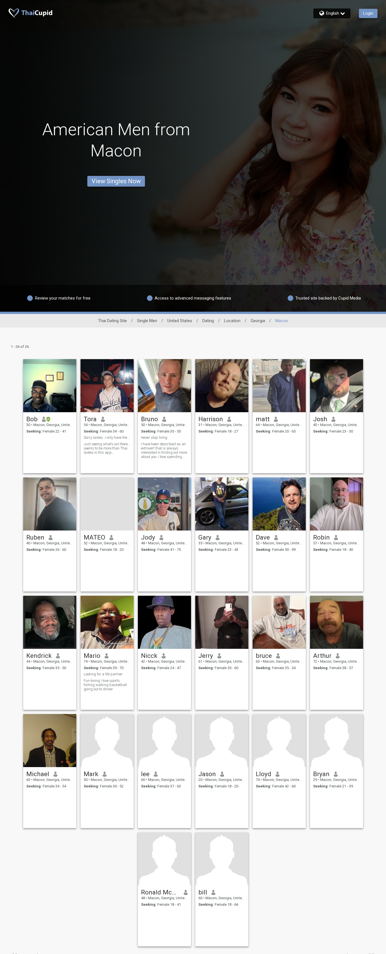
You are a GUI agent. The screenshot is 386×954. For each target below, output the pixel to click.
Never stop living (154, 437)
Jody (148, 537)
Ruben (35, 537)
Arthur (322, 655)
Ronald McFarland (160, 892)
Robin (321, 537)
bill (202, 892)
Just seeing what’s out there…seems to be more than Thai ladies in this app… (107, 448)
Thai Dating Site (112, 320)
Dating (208, 320)
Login (368, 13)
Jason (207, 774)
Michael (37, 774)
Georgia (258, 320)
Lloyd (263, 774)
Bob (32, 419)
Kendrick (39, 655)
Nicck (149, 655)
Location (232, 320)
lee (145, 774)
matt (263, 419)
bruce (264, 655)
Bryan (321, 774)
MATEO (94, 537)
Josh (320, 419)
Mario (92, 655)
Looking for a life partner (103, 674)
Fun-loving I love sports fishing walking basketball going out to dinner (105, 684)
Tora (90, 419)
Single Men (147, 320)
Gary (204, 537)
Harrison (210, 419)
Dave (263, 537)
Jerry (205, 655)
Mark (91, 774)
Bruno (149, 419)
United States (179, 320)
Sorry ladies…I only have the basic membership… (107, 437)
